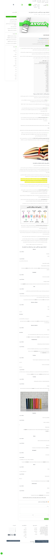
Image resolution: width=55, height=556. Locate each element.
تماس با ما (39, 2)
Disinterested (47, 90)
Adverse (47, 64)
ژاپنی (15, 71)
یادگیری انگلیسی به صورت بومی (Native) (12, 30)
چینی (15, 67)
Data (47, 68)
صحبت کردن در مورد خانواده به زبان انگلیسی (9, 43)
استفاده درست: (47, 65)
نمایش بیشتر (47, 45)
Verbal (47, 83)
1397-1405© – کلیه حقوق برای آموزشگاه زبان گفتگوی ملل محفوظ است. (43, 541)
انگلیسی (38, 14)
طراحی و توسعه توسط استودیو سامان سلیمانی (14, 540)
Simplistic (47, 81)
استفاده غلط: (47, 72)
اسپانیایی (15, 54)
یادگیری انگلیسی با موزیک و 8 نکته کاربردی (12, 28)
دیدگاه (48, 506)
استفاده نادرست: (46, 70)
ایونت (39, 8)
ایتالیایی (15, 60)
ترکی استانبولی (15, 65)
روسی (15, 69)
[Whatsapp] (13, 535)
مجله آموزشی (35, 7)
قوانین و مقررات (46, 2)
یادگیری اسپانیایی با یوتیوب (13, 26)
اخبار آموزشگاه (14, 50)
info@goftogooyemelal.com (12, 530)
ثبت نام (39, 4)
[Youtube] (9, 535)
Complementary (46, 75)
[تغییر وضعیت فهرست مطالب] (47, 60)
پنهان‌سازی (40, 38)
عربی (15, 73)
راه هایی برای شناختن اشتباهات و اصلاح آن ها (43, 42)
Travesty (47, 79)
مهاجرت (15, 78)
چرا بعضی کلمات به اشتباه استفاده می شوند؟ (43, 40)
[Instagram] (11, 535)
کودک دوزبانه (34, 5)
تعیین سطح (36, 4)
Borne (47, 88)
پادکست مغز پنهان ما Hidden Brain (11, 37)
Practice (47, 77)
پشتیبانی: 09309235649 (12, 529)
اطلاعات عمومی (14, 56)
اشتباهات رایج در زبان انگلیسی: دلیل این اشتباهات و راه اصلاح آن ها (41, 63)
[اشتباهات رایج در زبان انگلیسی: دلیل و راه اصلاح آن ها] (34, 24)
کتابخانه (39, 7)
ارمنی (15, 52)
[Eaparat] (15, 537)
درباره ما (42, 2)
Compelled (47, 66)
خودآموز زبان (38, 5)
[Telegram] (15, 535)
